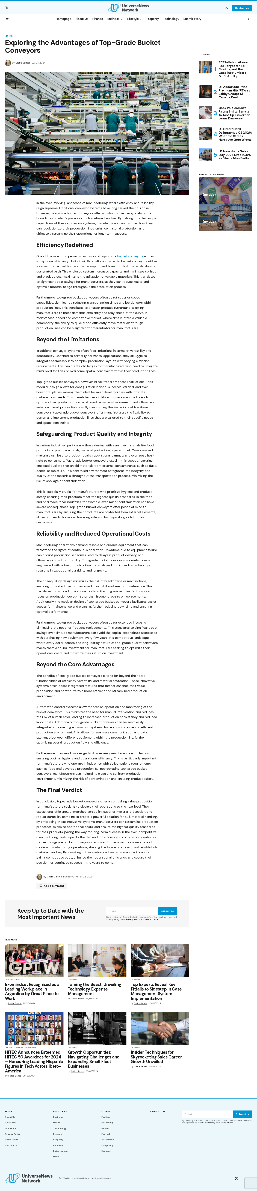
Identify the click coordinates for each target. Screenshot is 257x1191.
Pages (8, 1111)
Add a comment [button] (54, 885)
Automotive (107, 1139)
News (56, 1156)
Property (58, 1139)
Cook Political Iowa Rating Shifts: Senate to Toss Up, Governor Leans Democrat (234, 113)
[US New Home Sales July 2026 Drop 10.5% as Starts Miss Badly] (205, 154)
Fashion (105, 1117)
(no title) (209, 195)
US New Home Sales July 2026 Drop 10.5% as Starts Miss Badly (235, 154)
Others (105, 1111)
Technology (30, 1048)
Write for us (11, 1139)
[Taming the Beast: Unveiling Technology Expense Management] (97, 960)
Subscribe (167, 910)
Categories (60, 1111)
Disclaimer (10, 1122)
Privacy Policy (133, 919)
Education (58, 1145)
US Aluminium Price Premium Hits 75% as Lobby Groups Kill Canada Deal (234, 92)
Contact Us (11, 1145)
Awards (9, 980)
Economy (106, 1151)
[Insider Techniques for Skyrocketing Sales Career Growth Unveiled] (160, 1028)
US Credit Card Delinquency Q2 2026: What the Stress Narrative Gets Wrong (235, 134)
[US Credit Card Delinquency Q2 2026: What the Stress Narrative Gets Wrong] (205, 133)
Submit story (157, 1111)
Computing (107, 1145)
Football (105, 1134)
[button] (227, 8)
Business (10, 36)
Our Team (10, 1128)
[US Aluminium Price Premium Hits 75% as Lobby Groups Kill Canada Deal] (205, 91)
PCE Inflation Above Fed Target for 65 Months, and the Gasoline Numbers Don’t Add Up (233, 69)
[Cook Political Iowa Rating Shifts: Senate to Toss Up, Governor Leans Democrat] (205, 112)
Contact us (242, 8)
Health (56, 1122)
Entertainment (61, 1151)
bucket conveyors (130, 256)
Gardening (107, 1122)
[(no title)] (225, 190)
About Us (10, 1117)
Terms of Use (151, 919)
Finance (57, 1134)
